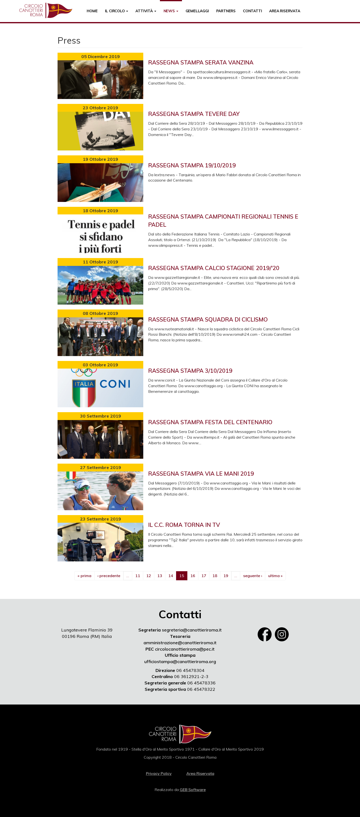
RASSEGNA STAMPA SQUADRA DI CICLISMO (208, 319)
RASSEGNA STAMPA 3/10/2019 (190, 370)
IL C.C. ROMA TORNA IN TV (184, 524)
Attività (144, 11)
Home (92, 11)
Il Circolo (115, 11)
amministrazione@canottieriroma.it (180, 642)
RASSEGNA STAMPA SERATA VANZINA (200, 62)
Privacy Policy (159, 773)
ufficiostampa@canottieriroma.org (180, 661)
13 (159, 575)
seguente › (252, 575)
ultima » (275, 575)
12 (148, 575)
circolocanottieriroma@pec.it (185, 649)
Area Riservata (284, 11)
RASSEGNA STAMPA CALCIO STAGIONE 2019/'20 (213, 268)
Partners (226, 11)
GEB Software (193, 789)
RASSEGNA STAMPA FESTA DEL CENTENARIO (210, 422)
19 (225, 575)
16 (192, 575)
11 (137, 575)
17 (203, 575)
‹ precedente (108, 575)
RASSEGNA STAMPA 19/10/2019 (192, 165)
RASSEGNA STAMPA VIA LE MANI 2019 (201, 473)
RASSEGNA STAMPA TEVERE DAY (194, 113)
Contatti (252, 11)
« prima (84, 575)
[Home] (47, 10)
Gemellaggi (197, 11)
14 (170, 575)
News (170, 11)
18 (214, 575)
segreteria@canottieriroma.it (192, 630)
